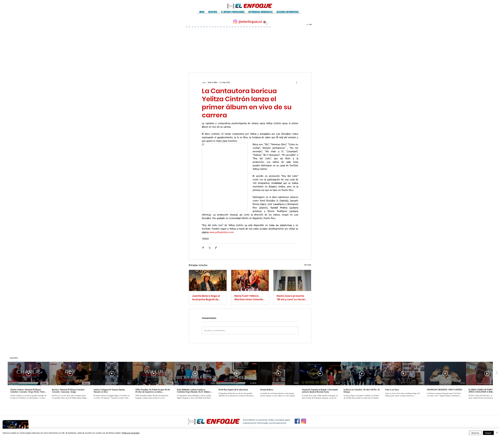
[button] (212, 13)
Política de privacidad (130, 433)
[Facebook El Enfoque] (297, 421)
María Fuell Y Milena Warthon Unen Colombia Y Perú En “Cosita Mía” (249, 297)
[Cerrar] (496, 433)
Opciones (475, 433)
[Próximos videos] (496, 373)
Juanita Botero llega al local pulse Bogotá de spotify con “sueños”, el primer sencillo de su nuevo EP (206, 297)
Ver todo (307, 265)
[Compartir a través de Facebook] (203, 247)
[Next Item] (306, 46)
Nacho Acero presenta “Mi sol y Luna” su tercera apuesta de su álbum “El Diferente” (292, 297)
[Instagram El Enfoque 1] (303, 421)
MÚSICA (205, 239)
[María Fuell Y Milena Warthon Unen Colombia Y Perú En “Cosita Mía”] (250, 280)
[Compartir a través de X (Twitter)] (209, 247)
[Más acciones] (296, 82)
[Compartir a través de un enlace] (216, 247)
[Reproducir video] (28, 373)
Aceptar (488, 433)
